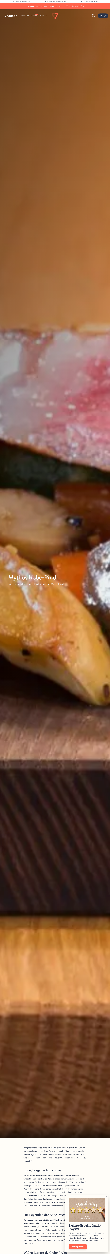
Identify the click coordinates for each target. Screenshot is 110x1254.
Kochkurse (25, 16)
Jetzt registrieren (78, 1247)
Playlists (34, 16)
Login (105, 16)
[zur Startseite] (12, 16)
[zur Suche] (95, 15)
